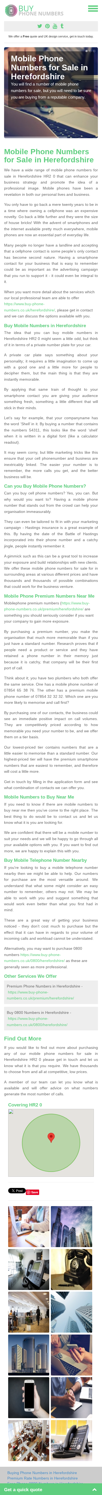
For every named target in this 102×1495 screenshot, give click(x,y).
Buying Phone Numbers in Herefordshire (42, 1473)
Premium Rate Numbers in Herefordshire (42, 1478)
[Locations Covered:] (6, 8)
